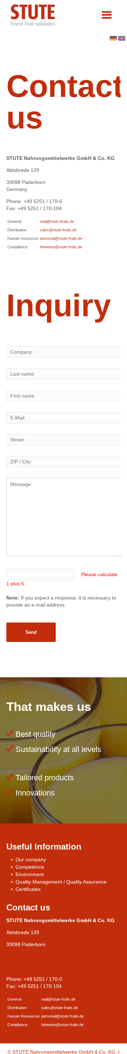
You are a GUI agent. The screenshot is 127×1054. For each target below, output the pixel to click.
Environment (30, 874)
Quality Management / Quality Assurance (61, 882)
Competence (30, 867)
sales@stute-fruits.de (58, 230)
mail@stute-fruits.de (57, 221)
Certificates (28, 889)
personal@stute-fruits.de (61, 238)
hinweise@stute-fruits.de (61, 247)
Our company (31, 859)
